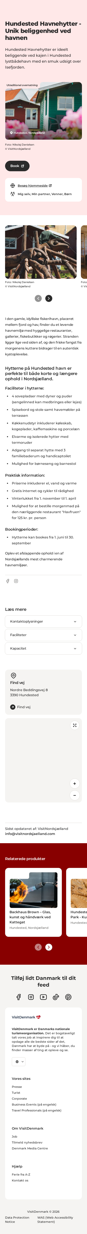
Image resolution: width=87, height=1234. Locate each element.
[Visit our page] (31, 997)
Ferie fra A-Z (21, 1174)
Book (14, 166)
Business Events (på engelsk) (34, 1104)
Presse (17, 1087)
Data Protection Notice (17, 1220)
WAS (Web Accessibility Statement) (55, 1220)
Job (14, 1136)
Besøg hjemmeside (33, 185)
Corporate (19, 1098)
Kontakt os (20, 1180)
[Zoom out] (75, 795)
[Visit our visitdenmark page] (43, 997)
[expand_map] (74, 725)
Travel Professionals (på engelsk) (36, 1110)
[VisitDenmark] (26, 1017)
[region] (43, 760)
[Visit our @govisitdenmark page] (56, 997)
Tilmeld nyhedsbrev (27, 1142)
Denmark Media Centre (30, 1148)
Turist (16, 1093)
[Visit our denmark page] (18, 997)
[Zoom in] (75, 783)
